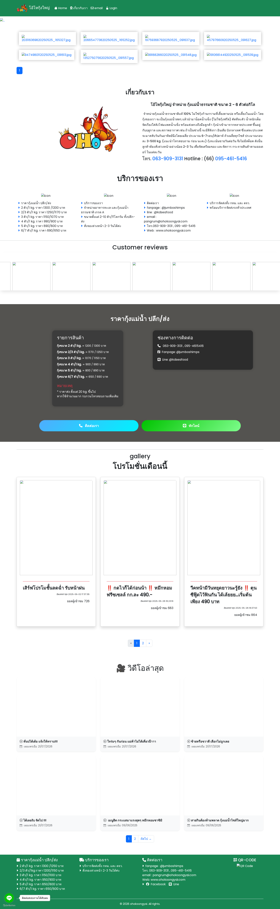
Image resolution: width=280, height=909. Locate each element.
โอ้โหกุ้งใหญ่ (39, 7)
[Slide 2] (147, 17)
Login (113, 8)
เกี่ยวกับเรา (80, 8)
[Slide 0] (133, 17)
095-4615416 (194, 346)
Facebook (158, 884)
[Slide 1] (140, 17)
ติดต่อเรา (91, 425)
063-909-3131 (172, 346)
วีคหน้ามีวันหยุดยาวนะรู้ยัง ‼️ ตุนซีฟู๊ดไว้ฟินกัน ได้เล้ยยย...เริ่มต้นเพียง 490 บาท (223, 595)
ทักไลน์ (193, 425)
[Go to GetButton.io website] (9, 905)
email (98, 8)
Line (176, 884)
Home (62, 8)
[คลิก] (140, 20)
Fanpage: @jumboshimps (180, 352)
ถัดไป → (146, 839)
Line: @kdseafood (175, 359)
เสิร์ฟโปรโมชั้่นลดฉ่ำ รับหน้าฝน (54, 588)
